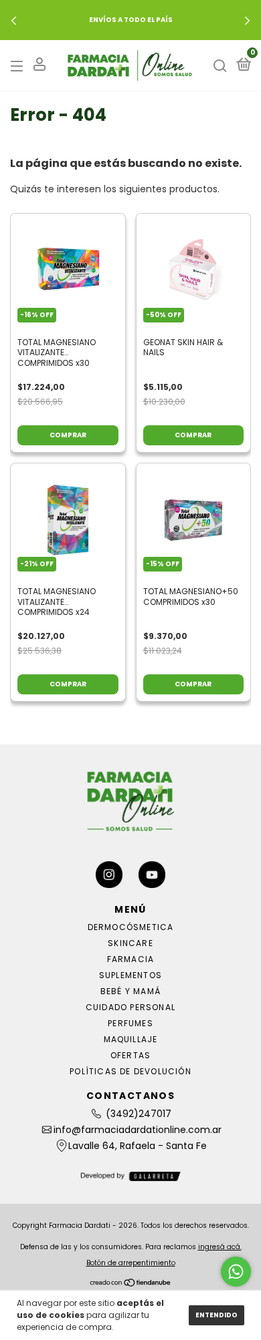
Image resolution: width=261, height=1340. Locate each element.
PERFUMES (130, 1023)
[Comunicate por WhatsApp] (236, 1272)
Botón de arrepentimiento (130, 1263)
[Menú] (19, 65)
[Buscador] (220, 65)
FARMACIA (131, 959)
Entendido (216, 1315)
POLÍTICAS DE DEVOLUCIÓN (130, 1071)
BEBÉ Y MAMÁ (130, 991)
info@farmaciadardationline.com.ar (138, 1129)
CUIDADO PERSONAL (130, 1007)
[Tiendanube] (131, 1284)
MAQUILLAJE (131, 1039)
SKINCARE (130, 943)
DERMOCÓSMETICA (131, 927)
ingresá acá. (220, 1247)
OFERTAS (130, 1055)
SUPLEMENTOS (130, 975)
